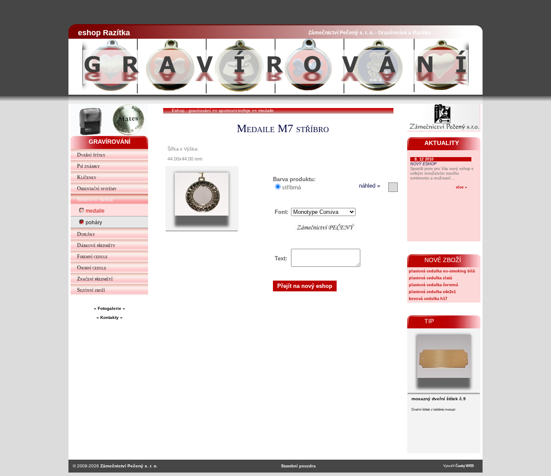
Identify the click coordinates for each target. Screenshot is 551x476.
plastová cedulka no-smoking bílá (442, 271)
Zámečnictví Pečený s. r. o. (129, 466)
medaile (266, 110)
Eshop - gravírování (191, 110)
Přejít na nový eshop (304, 286)
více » (461, 187)
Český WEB (464, 466)
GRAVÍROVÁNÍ (109, 141)
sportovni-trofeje (235, 110)
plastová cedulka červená (433, 285)
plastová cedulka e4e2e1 (432, 292)
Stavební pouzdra (298, 466)
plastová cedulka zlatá (430, 278)
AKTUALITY (441, 142)
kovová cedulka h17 (428, 299)
